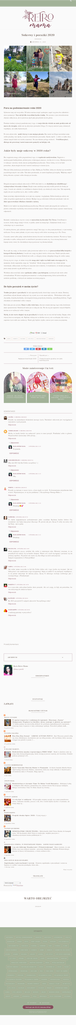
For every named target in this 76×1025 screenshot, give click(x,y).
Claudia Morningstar (13, 765)
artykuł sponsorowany (24, 937)
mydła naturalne (58, 962)
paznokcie (11, 975)
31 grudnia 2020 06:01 (20, 417)
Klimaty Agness (11, 797)
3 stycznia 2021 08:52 (23, 609)
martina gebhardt (36, 962)
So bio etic (66, 983)
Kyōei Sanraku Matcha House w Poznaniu (30, 768)
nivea (41, 966)
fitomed (57, 945)
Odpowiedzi (15, 443)
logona (21, 958)
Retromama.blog (42, 1011)
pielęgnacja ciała (45, 975)
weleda (27, 992)
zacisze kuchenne (11, 828)
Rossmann (21, 983)
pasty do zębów (62, 971)
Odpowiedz (12, 425)
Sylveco (41, 988)
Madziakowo (12, 610)
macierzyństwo (41, 338)
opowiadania (13, 971)
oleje (60, 966)
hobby (42, 950)
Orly (41, 971)
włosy (44, 992)
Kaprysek (11, 517)
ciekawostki (58, 937)
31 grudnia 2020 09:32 (20, 487)
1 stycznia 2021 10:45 (23, 548)
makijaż (64, 958)
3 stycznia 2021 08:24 (21, 598)
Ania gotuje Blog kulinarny (16, 860)
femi (50, 945)
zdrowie (51, 338)
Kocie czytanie (10, 717)
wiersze (36, 992)
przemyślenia (55, 979)
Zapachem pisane (14, 460)
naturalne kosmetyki (29, 966)
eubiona (34, 945)
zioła (35, 996)
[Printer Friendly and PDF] (38, 334)
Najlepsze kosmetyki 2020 (27, 359)
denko (19, 941)
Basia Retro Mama (19, 446)
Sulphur (21, 988)
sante (44, 983)
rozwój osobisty (33, 983)
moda (47, 962)
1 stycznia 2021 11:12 (34, 503)
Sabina (10, 566)
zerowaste (26, 996)
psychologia (10, 983)
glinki (65, 945)
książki (15, 954)
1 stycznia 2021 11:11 (34, 534)
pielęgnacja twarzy (61, 975)
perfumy (21, 975)
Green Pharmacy (12, 950)
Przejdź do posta (14, 401)
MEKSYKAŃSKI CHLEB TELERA (25, 831)
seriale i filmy (54, 983)
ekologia (25, 945)
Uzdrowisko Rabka (61, 988)
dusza (45, 941)
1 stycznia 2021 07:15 (21, 517)
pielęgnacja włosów (14, 979)
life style (31, 338)
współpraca (66, 992)
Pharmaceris (31, 975)
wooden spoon (54, 992)
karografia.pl (42, 1012)
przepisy (66, 979)
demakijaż (10, 941)
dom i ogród (35, 941)
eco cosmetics (64, 941)
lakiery (32, 954)
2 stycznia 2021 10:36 (22, 584)
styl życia (11, 988)
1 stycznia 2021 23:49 (19, 566)
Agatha (10, 417)
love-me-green (32, 958)
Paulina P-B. (12, 548)
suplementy (31, 988)
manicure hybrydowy (19, 962)
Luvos (42, 958)
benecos (39, 937)
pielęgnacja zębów (31, 979)
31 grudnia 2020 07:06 (25, 430)
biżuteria (47, 937)
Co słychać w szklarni (21, 799)
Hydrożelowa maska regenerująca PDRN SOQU (32, 752)
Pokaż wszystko (67, 869)
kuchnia (22, 338)
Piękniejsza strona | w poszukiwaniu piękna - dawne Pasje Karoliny (33, 844)
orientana (24, 971)
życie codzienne (55, 996)
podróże (44, 979)
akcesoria (9, 937)
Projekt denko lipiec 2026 (23, 815)
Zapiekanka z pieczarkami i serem (19, 863)
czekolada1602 (13, 431)
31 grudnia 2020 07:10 (26, 460)
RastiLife (11, 598)
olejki (66, 966)
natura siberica (13, 966)
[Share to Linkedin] (44, 349)
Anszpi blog (9, 781)
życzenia (67, 996)
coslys (67, 937)
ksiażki (7, 954)
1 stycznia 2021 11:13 (34, 446)
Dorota (10, 487)
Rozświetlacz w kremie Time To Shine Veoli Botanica (35, 783)
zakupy (7, 996)
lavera (40, 954)
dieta (8, 338)
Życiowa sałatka (11, 733)
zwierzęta (43, 996)
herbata (34, 950)
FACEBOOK (33, 1002)
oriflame (34, 971)
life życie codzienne (63, 954)
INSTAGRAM (45, 1002)
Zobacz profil (19, 669)
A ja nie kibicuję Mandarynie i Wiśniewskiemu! (32, 847)
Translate (19, 885)
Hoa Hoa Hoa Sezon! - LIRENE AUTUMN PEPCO (32, 736)
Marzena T (12, 584)
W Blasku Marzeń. (11, 749)
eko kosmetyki (13, 945)
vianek (7, 992)
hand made (24, 950)
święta (49, 988)
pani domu (49, 971)
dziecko (53, 941)
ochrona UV (50, 966)
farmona (43, 945)
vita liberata (17, 992)
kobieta (15, 338)
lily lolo (12, 958)
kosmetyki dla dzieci (62, 950)
